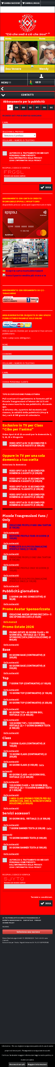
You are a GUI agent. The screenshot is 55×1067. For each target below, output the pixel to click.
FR (44, 107)
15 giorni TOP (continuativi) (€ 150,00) (30, 693)
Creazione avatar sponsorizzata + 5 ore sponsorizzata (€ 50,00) (30, 615)
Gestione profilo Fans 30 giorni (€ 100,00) (29, 537)
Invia (48, 187)
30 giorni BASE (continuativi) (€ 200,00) (27, 656)
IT (10, 107)
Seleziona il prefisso (13, 132)
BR (23, 107)
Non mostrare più (17, 1064)
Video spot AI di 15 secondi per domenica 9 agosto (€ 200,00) (26, 479)
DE (51, 107)
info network (11, 532)
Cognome (7, 354)
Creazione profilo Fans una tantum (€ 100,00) (30, 526)
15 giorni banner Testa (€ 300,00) (28, 838)
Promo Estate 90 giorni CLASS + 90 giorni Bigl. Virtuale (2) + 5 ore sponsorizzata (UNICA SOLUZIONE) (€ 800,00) (30, 636)
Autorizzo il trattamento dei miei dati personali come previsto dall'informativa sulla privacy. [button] (29, 155)
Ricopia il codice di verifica (16, 168)
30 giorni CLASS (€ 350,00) (23, 765)
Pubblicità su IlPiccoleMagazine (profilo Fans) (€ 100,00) (28, 547)
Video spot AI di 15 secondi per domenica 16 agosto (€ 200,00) (26, 487)
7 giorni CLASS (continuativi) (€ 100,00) (27, 744)
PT (37, 107)
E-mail (5, 122)
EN (16, 107)
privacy (38, 920)
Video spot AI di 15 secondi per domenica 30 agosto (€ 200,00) (26, 503)
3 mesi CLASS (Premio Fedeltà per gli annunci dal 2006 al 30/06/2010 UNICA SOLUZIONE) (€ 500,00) (30, 801)
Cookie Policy (8, 923)
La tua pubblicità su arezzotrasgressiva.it (21, 918)
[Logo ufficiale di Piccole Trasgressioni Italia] (27, 21)
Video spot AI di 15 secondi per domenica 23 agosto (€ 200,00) (26, 495)
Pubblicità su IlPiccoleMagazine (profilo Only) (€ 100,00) (28, 580)
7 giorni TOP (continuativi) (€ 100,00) (30, 683)
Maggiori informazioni (37, 1064)
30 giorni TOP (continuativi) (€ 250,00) (30, 703)
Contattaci (28, 920)
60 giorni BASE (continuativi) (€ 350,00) (27, 667)
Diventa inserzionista (12, 920)
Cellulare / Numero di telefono (18, 140)
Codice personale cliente (15, 382)
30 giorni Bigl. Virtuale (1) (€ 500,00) (29, 818)
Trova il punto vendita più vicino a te (26, 275)
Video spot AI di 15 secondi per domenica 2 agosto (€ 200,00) (26, 472)
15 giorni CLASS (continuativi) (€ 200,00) (28, 755)
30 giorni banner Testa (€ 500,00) (28, 847)
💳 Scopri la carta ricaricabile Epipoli (22, 270)
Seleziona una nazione (28, 931)
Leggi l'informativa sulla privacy (25, 161)
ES (30, 107)
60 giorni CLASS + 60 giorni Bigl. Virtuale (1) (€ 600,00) (27, 775)
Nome (5, 345)
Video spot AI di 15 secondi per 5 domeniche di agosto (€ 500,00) (27, 444)
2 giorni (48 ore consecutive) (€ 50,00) (27, 597)
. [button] (42, 897)
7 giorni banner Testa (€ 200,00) (27, 828)
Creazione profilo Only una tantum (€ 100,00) (30, 558)
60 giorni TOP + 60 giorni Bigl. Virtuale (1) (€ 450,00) (26, 713)
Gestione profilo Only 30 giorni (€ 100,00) (29, 569)
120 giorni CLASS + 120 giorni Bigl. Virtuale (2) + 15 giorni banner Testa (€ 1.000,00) (30, 787)
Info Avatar (10, 621)
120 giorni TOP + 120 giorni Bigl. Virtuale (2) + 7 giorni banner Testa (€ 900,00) (29, 725)
